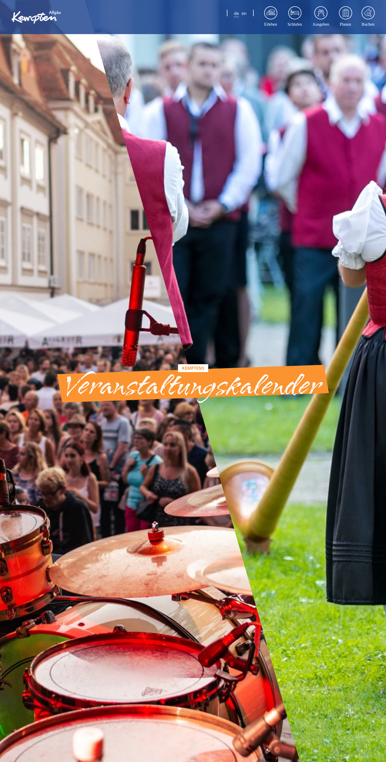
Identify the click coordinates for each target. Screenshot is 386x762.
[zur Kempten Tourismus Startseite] (38, 17)
